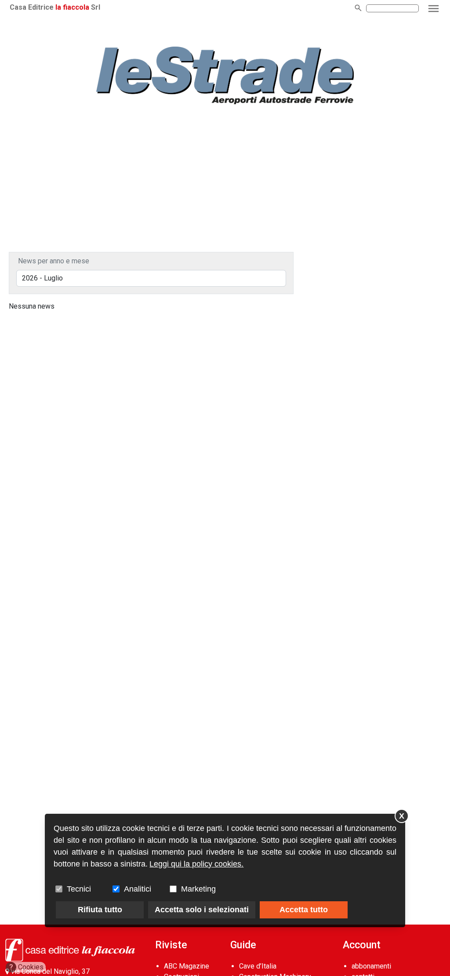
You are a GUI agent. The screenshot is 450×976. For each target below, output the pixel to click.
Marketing (198, 889)
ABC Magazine (186, 966)
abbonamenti (371, 966)
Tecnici (79, 889)
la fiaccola (72, 7)
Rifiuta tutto (100, 909)
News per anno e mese (53, 261)
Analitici (137, 889)
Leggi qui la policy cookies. (196, 863)
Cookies (26, 967)
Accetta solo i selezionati (202, 909)
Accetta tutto (303, 909)
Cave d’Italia (257, 966)
